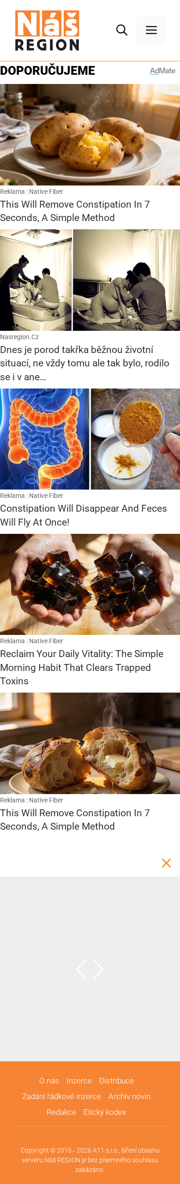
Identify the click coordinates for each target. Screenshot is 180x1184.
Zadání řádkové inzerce (61, 1096)
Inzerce (79, 1080)
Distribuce (116, 1080)
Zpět (166, 863)
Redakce (61, 1112)
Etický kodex (105, 1112)
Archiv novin (129, 1096)
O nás (49, 1080)
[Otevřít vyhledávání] (122, 30)
